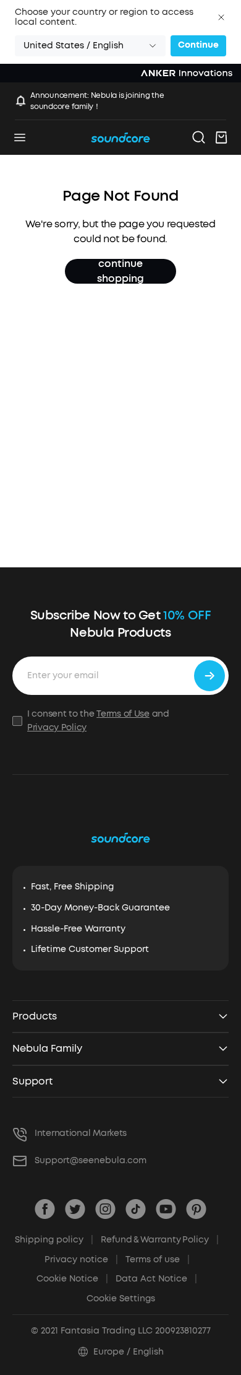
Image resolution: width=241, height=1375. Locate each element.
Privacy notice (81, 1259)
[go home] (120, 137)
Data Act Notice (156, 1279)
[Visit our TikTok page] (135, 1209)
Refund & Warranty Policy (160, 1240)
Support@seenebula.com (90, 1160)
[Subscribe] (209, 675)
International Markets (81, 1133)
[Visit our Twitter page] (75, 1209)
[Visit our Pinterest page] (196, 1209)
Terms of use (157, 1259)
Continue (198, 45)
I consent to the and (98, 720)
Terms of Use (123, 714)
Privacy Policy (57, 727)
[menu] (19, 137)
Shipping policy (54, 1240)
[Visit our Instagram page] (105, 1209)
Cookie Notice (72, 1279)
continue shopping (120, 271)
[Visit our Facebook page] (45, 1209)
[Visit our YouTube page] (166, 1209)
